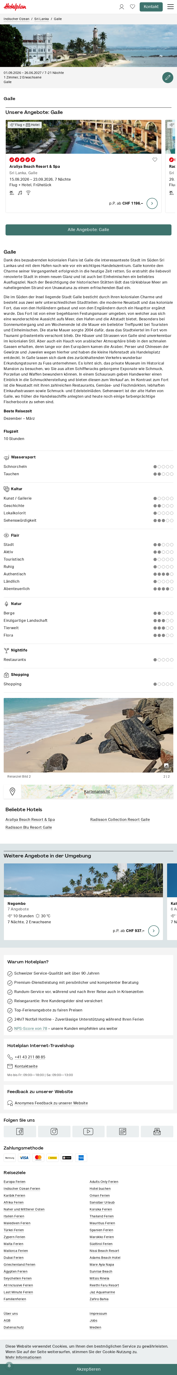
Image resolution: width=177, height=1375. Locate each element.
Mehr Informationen (23, 1357)
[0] (132, 7)
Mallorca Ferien (16, 1251)
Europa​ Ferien (15, 1182)
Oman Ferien (100, 1195)
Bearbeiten (167, 77)
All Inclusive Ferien (18, 1285)
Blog (122, 1131)
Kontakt (151, 7)
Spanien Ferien (101, 1230)
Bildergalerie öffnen (166, 765)
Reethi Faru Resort (104, 1285)
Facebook (20, 1131)
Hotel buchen (100, 1188)
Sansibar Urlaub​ (102, 1202)
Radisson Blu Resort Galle (29, 827)
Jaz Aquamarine (102, 1292)
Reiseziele (15, 1172)
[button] (83, 901)
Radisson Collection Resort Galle (120, 820)
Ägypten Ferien (15, 1271)
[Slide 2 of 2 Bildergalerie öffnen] (88, 735)
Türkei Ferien (14, 1230)
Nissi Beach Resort (104, 1251)
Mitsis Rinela (99, 1278)
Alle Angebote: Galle (88, 230)
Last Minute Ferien (18, 1292)
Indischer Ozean (17, 19)
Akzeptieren (89, 1369)
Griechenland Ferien (19, 1264)
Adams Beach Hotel (105, 1257)
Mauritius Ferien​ (102, 1223)
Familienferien (15, 1299)
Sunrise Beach (101, 1271)
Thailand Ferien (102, 1216)
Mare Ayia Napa (102, 1264)
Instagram (54, 1131)
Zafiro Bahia (99, 1299)
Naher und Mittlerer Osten (24, 1209)
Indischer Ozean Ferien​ (22, 1188)
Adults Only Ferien (104, 1182)
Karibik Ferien (14, 1195)
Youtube (88, 1131)
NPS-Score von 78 (30, 1029)
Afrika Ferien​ (14, 1202)
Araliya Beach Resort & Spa (30, 820)
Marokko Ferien (102, 1237)
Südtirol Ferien (101, 1244)
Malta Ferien (13, 1244)
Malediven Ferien (17, 1223)
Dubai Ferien (14, 1257)
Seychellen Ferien (18, 1278)
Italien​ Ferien (14, 1216)
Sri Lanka (41, 19)
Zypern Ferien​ (14, 1237)
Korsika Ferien (101, 1209)
